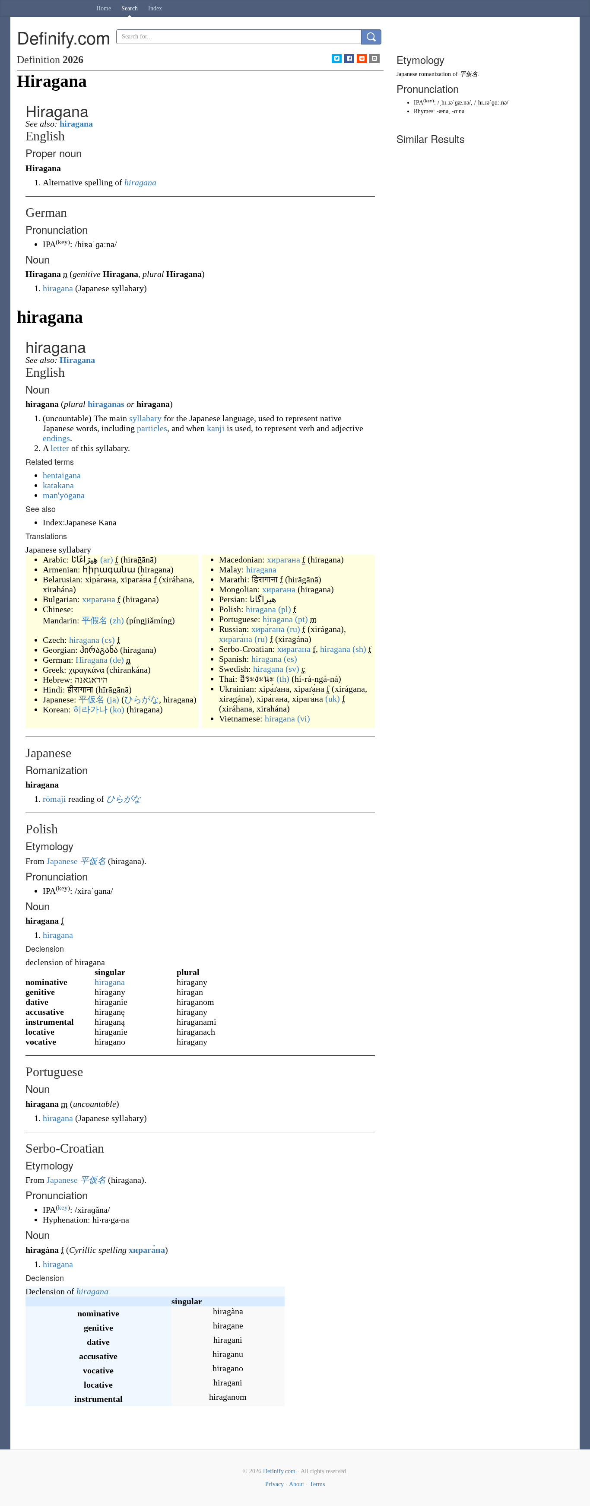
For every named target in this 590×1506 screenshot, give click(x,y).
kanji (216, 428)
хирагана (98, 599)
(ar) (106, 559)
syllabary (145, 418)
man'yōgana (64, 495)
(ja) (113, 699)
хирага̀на (147, 1250)
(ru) (293, 629)
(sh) (359, 649)
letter (60, 448)
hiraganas (106, 404)
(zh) (117, 620)
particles (152, 428)
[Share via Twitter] (336, 59)
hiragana (76, 123)
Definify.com (279, 1471)
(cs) (108, 640)
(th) (282, 678)
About (296, 1484)
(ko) (117, 709)
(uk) (332, 698)
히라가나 (90, 709)
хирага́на (235, 639)
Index (155, 8)
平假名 (95, 620)
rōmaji (54, 799)
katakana (58, 485)
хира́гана (268, 629)
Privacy (274, 1484)
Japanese (62, 861)
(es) (290, 659)
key (63, 1207)
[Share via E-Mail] (374, 59)
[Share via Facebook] (349, 59)
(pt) (301, 619)
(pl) (284, 609)
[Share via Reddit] (361, 59)
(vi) (303, 718)
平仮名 (92, 699)
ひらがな (141, 699)
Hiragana (77, 360)
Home (103, 8)
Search (129, 8)
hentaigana (62, 475)
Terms (317, 1484)
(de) (117, 659)
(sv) (292, 669)
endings (56, 438)
